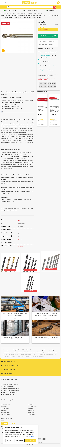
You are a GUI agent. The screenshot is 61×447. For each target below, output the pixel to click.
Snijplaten (30, 408)
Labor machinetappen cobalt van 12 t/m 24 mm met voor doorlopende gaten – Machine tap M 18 (54, 109)
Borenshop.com (42, 42)
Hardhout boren (5, 412)
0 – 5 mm (20, 239)
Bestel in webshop (47, 36)
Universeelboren (5, 404)
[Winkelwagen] (58, 2)
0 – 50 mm (20, 246)
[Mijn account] (55, 2)
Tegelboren (4, 406)
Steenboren (31, 410)
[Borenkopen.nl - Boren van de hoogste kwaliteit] (30, 2)
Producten (12, 13)
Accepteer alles (30, 440)
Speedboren (4, 410)
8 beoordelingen (53, 120)
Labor (19, 220)
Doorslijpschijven (32, 406)
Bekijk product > (41, 124)
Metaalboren (20, 13)
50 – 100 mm (21, 242)
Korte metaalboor (38, 13)
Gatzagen (30, 404)
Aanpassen (9, 440)
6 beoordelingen (41, 120)
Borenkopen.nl (4, 13)
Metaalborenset (5, 414)
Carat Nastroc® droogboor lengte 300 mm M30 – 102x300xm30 (42, 108)
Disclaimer (40, 442)
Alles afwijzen (19, 440)
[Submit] (54, 7)
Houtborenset (31, 414)
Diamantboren (5, 408)
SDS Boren (31, 412)
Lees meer (31, 436)
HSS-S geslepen (28, 13)
